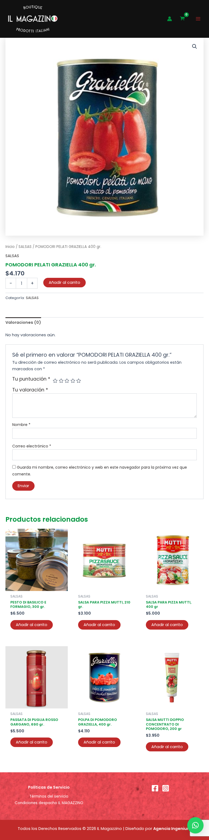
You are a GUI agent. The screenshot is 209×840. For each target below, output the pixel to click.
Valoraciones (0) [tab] (23, 322)
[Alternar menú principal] (198, 18)
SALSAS (25, 246)
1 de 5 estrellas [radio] (55, 380)
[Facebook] (155, 788)
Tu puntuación (31, 379)
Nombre (21, 424)
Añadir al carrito (64, 282)
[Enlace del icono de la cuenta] (169, 18)
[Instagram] (165, 788)
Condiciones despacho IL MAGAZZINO (49, 802)
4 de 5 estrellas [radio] (72, 380)
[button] (194, 46)
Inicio (10, 246)
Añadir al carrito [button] (31, 624)
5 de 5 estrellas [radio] (78, 380)
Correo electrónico (31, 446)
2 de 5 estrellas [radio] (61, 380)
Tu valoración (30, 390)
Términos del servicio (48, 796)
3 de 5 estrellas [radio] (66, 380)
